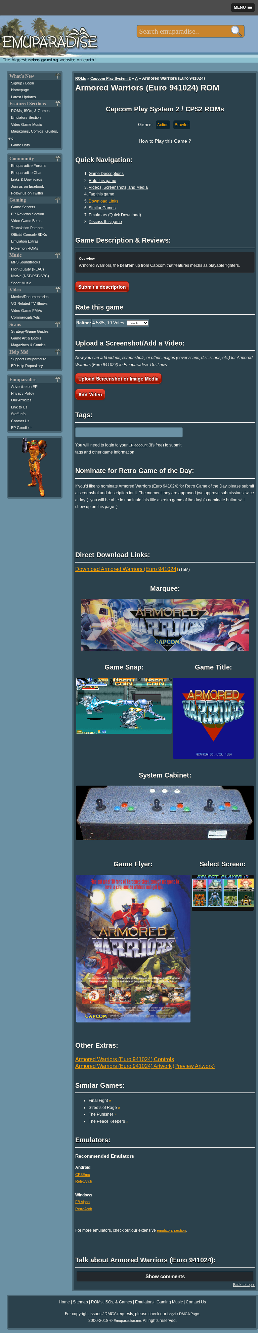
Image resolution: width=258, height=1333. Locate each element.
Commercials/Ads (25, 317)
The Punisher (103, 1114)
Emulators (144, 1302)
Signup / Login (22, 83)
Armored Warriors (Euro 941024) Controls (124, 1059)
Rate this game (102, 180)
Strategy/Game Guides (30, 331)
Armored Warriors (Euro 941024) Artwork (123, 1066)
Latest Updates (23, 97)
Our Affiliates (21, 400)
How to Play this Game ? (165, 141)
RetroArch (83, 1181)
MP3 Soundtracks (25, 262)
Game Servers (23, 207)
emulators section (171, 1230)
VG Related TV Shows (29, 303)
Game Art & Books (26, 338)
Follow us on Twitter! (27, 193)
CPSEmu (82, 1175)
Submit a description (102, 286)
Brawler (182, 124)
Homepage (20, 90)
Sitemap (80, 1302)
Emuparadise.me (127, 1321)
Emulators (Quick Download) (115, 215)
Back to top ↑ (244, 1285)
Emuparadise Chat (26, 173)
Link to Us (19, 407)
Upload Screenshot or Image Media (118, 378)
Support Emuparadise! (29, 359)
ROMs (80, 78)
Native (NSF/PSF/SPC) (30, 276)
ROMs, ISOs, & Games (30, 111)
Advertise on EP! (24, 387)
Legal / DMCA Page (183, 1314)
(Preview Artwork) (194, 1066)
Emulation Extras (25, 241)
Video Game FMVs (26, 311)
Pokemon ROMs (24, 248)
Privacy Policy (22, 393)
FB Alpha (82, 1202)
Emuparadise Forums (28, 166)
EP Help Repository (27, 366)
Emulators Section (26, 117)
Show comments (165, 1276)
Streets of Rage (104, 1107)
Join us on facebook (27, 186)
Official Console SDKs (29, 234)
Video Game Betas (26, 221)
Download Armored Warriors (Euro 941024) (126, 569)
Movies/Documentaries (30, 297)
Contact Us (20, 421)
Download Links (103, 201)
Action (163, 124)
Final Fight (100, 1100)
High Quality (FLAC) (27, 269)
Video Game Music (26, 124)
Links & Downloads (26, 179)
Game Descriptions (106, 173)
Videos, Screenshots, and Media (118, 187)
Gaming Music (170, 1302)
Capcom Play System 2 (110, 78)
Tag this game (101, 194)
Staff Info (18, 414)
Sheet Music (21, 283)
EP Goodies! (21, 428)
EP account (138, 445)
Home (64, 1302)
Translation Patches (27, 228)
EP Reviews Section (27, 214)
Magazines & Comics (28, 345)
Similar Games (102, 208)
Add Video (90, 394)
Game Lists (20, 145)
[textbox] (191, 31)
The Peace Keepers (108, 1121)
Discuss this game (105, 221)
